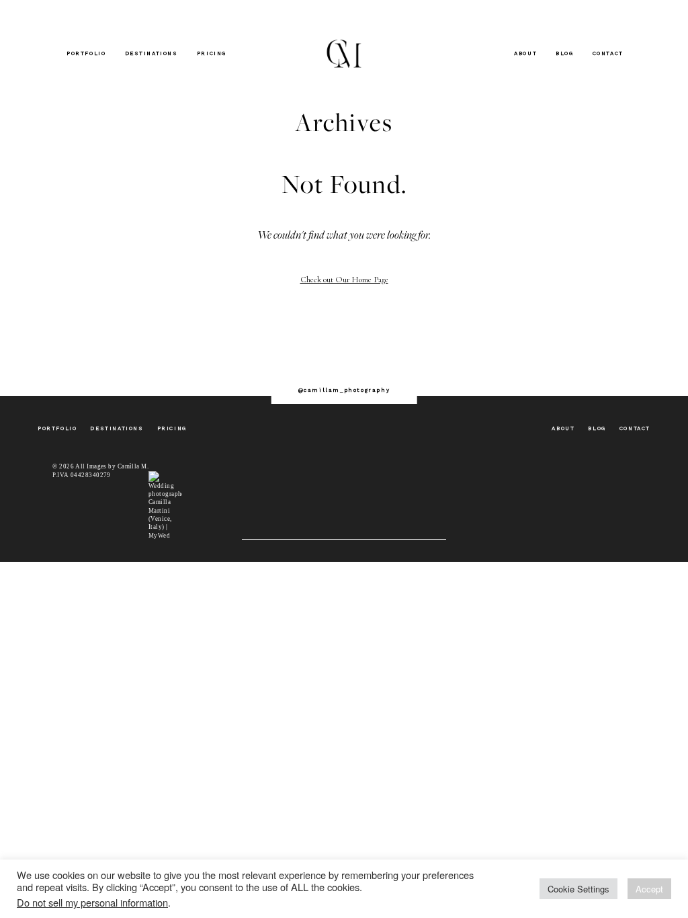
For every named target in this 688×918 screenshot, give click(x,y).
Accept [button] (649, 888)
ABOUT (525, 53)
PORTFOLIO (86, 53)
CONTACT (608, 53)
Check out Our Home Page (344, 279)
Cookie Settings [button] (578, 888)
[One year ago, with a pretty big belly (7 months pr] (86, 353)
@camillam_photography (344, 390)
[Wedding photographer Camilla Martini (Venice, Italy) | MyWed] (165, 504)
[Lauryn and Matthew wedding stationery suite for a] (602, 353)
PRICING (211, 53)
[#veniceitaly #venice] (189, 353)
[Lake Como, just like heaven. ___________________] (292, 353)
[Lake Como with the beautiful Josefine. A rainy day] (499, 353)
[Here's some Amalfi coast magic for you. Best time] (395, 353)
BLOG (564, 53)
